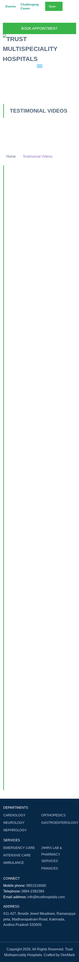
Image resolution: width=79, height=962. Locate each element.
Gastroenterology (59, 822)
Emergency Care (19, 848)
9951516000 (36, 885)
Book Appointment (39, 28)
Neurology (14, 822)
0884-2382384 (33, 891)
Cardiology (14, 815)
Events (10, 6)
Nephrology (15, 830)
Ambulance (13, 862)
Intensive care (17, 855)
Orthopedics (53, 815)
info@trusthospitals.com (46, 897)
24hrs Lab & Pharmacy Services (51, 854)
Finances (49, 868)
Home (11, 156)
